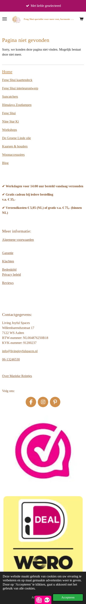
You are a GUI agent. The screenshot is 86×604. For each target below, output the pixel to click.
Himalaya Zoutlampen (17, 105)
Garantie (7, 253)
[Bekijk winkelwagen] (81, 19)
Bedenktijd (9, 269)
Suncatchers (10, 96)
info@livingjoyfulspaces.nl (20, 351)
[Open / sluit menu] (4, 19)
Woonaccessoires (13, 154)
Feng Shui (9, 113)
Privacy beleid (11, 274)
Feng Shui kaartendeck (17, 80)
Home (7, 71)
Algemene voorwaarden (18, 239)
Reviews (8, 283)
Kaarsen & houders (15, 146)
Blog (5, 163)
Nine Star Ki (10, 121)
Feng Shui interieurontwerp (20, 88)
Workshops (9, 130)
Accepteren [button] (68, 597)
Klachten (8, 261)
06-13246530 (11, 359)
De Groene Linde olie (16, 138)
